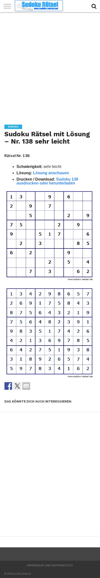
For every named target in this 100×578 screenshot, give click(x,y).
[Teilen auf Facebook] (8, 386)
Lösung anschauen (51, 173)
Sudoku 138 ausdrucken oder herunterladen (47, 181)
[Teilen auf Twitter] (17, 386)
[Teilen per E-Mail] (26, 386)
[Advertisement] (50, 65)
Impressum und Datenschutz (50, 565)
